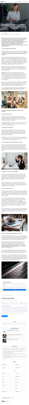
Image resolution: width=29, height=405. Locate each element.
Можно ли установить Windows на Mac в (12, 339)
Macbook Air (10, 27)
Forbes (7, 81)
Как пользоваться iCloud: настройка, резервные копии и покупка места (14, 349)
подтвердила (8, 137)
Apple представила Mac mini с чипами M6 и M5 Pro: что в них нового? (14, 348)
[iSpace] (3, 1)
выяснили (5, 59)
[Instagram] (13, 398)
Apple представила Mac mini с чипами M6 (13, 330)
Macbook (7, 27)
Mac (5, 27)
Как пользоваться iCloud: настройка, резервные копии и (15, 334)
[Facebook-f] (11, 398)
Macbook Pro (14, 27)
